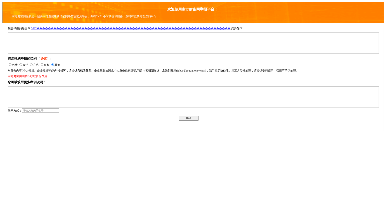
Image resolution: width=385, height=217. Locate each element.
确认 (188, 118)
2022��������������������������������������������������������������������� (130, 28)
